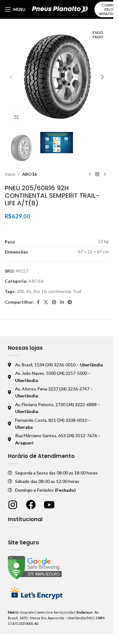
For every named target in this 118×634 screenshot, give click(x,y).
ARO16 (29, 174)
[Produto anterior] (89, 174)
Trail (77, 291)
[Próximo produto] (105, 174)
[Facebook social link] (38, 302)
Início (10, 174)
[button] (11, 77)
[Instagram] (13, 505)
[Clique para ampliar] (16, 117)
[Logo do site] (60, 9)
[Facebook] (31, 505)
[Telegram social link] (70, 302)
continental (59, 291)
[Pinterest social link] (54, 302)
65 (28, 291)
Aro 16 (39, 291)
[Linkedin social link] (62, 302)
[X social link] (46, 302)
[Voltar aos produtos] (97, 174)
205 (20, 291)
